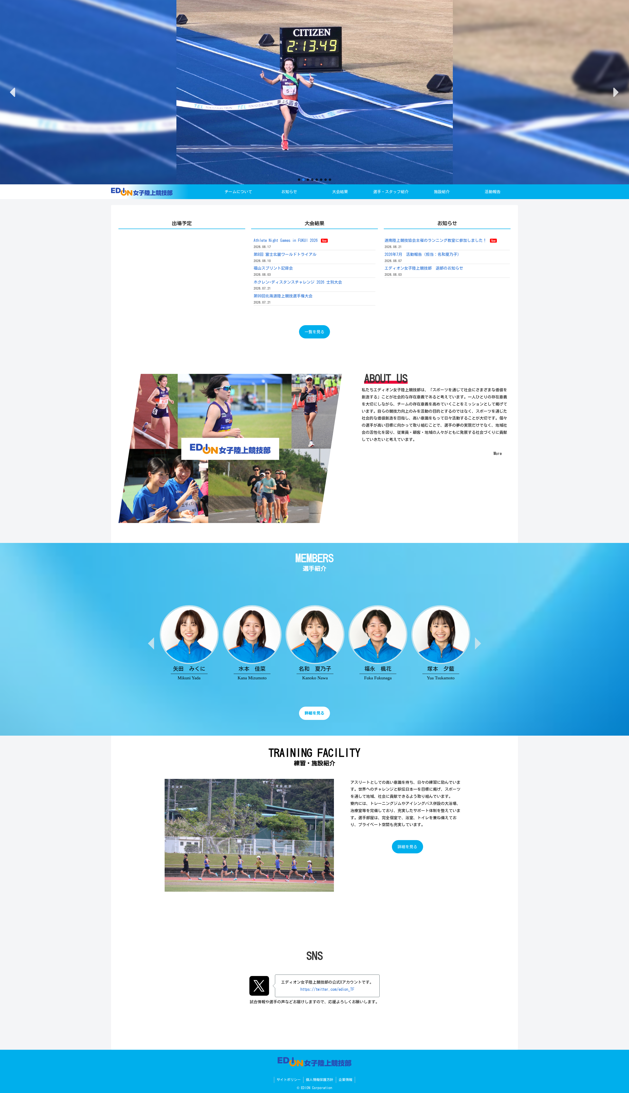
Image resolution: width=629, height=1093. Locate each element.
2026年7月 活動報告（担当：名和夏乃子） (423, 254)
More (498, 453)
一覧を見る (314, 332)
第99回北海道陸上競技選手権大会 (283, 296)
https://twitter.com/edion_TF (327, 989)
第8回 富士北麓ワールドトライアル (285, 254)
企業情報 (345, 1079)
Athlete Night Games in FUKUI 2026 (290, 240)
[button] (13, 92)
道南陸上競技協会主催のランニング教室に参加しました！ (440, 240)
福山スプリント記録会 (273, 268)
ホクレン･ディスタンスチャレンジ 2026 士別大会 (298, 282)
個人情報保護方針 (319, 1079)
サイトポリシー (289, 1079)
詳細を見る (407, 847)
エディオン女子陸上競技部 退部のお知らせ (424, 268)
